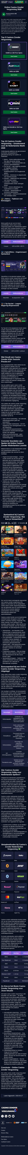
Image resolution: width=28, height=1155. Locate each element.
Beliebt (3, 523)
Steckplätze (22, 523)
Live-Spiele (9, 523)
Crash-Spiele (15, 523)
